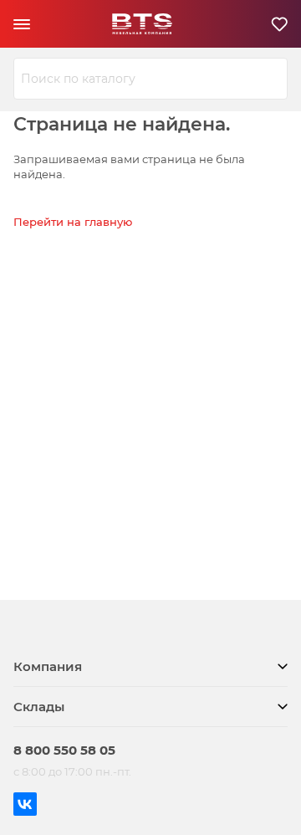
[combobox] (150, 79)
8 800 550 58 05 (64, 750)
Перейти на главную (72, 221)
